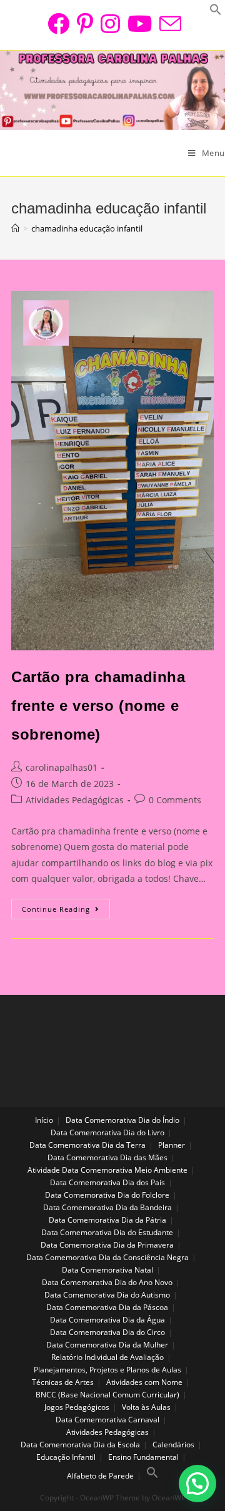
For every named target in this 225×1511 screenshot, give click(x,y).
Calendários (173, 1444)
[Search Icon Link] (152, 1475)
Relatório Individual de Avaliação (107, 1357)
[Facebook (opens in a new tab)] (58, 23)
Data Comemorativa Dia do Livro (107, 1132)
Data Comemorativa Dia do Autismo (107, 1294)
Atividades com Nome (144, 1382)
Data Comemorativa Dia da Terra (87, 1145)
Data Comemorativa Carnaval (107, 1419)
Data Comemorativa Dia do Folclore (107, 1195)
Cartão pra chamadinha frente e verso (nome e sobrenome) (98, 705)
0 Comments (175, 800)
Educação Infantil (66, 1457)
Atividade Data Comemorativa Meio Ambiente (108, 1170)
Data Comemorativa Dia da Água (107, 1319)
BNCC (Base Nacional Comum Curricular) (107, 1394)
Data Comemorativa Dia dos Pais (107, 1182)
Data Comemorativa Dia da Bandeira (107, 1207)
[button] (197, 1483)
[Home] (15, 228)
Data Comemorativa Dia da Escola (80, 1444)
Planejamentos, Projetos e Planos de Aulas (107, 1369)
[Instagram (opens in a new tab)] (110, 23)
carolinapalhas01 (62, 767)
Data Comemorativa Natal (107, 1269)
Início (44, 1120)
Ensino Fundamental (143, 1457)
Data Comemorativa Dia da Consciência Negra (107, 1257)
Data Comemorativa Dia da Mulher (107, 1344)
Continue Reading (66, 911)
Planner (171, 1145)
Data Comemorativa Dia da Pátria (107, 1220)
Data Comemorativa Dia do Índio (122, 1120)
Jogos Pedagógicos (76, 1407)
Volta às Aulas (146, 1407)
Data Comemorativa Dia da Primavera (107, 1245)
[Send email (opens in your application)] (168, 23)
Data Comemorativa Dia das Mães (108, 1157)
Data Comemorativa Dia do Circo (107, 1332)
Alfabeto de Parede (100, 1475)
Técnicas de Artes (63, 1382)
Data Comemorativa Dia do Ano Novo (107, 1282)
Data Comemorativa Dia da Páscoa (107, 1307)
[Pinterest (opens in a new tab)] (85, 23)
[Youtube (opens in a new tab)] (140, 23)
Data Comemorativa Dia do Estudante (107, 1232)
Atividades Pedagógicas (75, 800)
